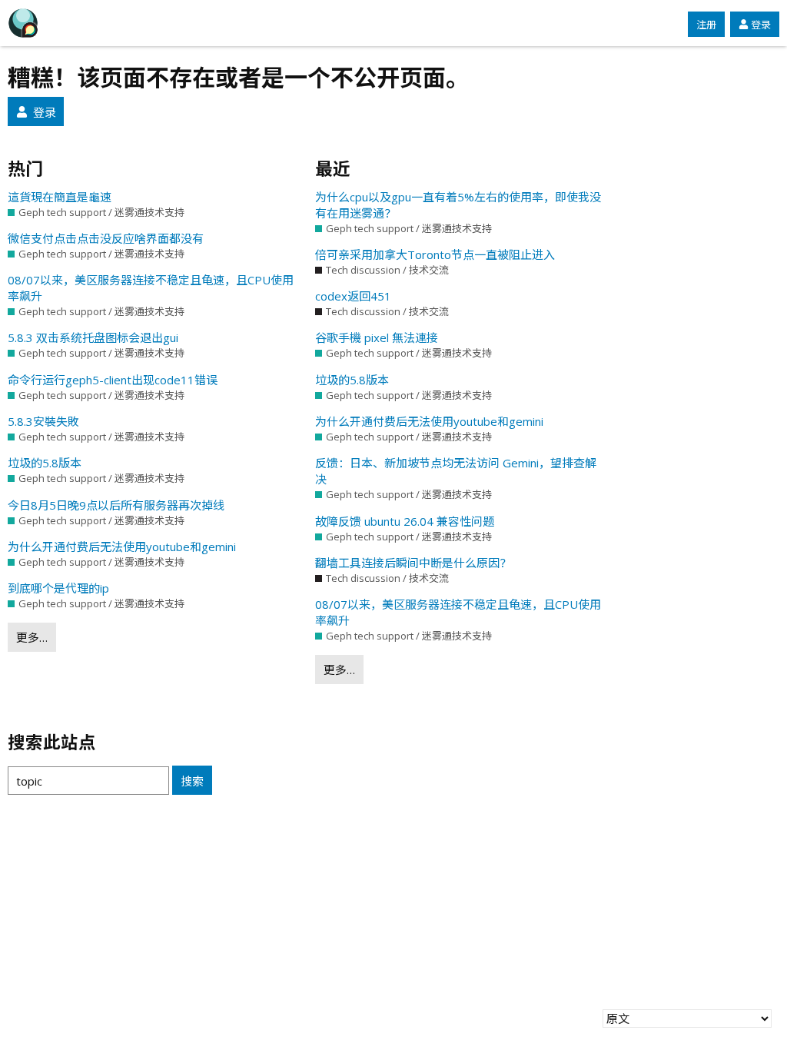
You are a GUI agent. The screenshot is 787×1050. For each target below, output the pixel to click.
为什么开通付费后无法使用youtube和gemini (122, 546)
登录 (761, 25)
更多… (32, 637)
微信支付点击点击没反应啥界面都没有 (106, 238)
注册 (706, 25)
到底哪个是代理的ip (58, 588)
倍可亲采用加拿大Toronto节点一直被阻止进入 (435, 254)
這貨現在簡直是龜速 (59, 196)
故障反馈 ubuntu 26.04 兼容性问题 (404, 521)
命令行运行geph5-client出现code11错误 (113, 379)
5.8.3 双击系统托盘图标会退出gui (93, 337)
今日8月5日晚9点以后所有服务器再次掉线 (116, 505)
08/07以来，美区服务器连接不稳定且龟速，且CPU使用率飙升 (151, 288)
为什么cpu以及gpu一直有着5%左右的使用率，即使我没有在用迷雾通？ (458, 205)
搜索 (192, 781)
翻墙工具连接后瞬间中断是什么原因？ (413, 562)
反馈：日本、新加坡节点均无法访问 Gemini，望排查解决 (455, 471)
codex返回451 (353, 296)
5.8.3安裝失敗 (43, 421)
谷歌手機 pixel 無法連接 (376, 337)
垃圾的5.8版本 (44, 462)
